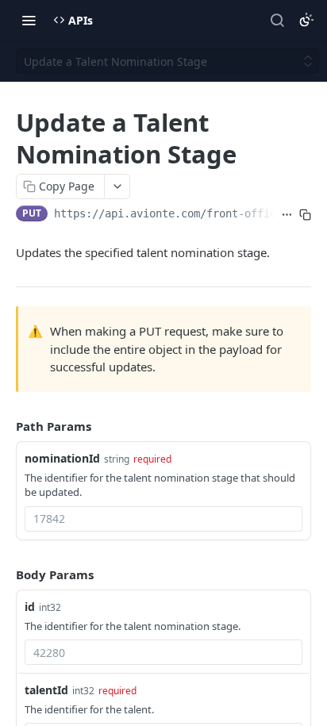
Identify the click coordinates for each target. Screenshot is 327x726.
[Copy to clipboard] (305, 215)
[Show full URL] (287, 215)
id (30, 606)
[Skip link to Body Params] (5, 574)
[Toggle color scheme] (306, 20)
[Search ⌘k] (277, 20)
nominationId (62, 458)
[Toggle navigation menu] (28, 20)
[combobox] (163, 519)
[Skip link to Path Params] (5, 426)
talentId (46, 689)
